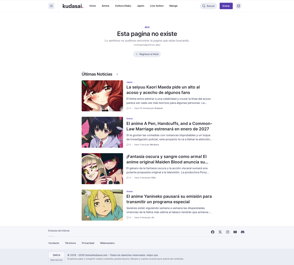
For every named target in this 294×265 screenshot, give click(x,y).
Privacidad (88, 243)
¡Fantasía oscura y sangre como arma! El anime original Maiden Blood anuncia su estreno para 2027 (166, 162)
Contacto (53, 243)
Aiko (153, 177)
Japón (140, 5)
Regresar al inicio (149, 54)
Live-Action (157, 5)
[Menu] (51, 6)
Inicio (92, 5)
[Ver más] (117, 74)
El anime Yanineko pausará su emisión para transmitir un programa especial (169, 199)
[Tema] (238, 6)
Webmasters (107, 243)
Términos (70, 243)
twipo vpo (152, 255)
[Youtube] (235, 232)
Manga (173, 5)
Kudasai (159, 108)
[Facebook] (213, 232)
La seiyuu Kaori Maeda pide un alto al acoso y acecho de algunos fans (163, 90)
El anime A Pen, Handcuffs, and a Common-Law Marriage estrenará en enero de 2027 (169, 126)
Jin (152, 217)
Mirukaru (154, 144)
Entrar (226, 5)
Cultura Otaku (123, 5)
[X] (220, 232)
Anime (105, 5)
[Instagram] (228, 232)
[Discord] (243, 232)
